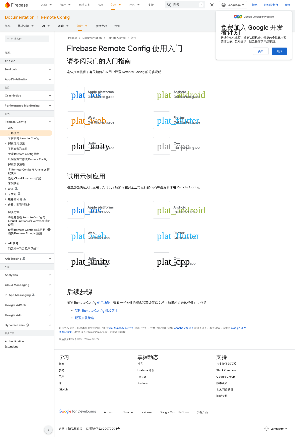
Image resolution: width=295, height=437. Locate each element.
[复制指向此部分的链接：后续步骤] (97, 292)
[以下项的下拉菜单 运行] (70, 5)
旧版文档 (222, 396)
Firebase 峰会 (145, 370)
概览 (7, 26)
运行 (63, 5)
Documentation (19, 17)
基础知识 (23, 26)
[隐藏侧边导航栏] (48, 430)
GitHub (63, 389)
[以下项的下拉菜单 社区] (139, 5)
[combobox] (185, 4)
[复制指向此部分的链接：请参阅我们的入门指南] (135, 61)
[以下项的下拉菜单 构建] (52, 5)
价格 (100, 5)
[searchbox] (27, 39)
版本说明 (222, 383)
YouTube (142, 383)
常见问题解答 (224, 389)
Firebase (72, 38)
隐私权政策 (75, 428)
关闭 (260, 51)
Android (109, 412)
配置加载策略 (84, 318)
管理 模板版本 (96, 311)
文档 (113, 5)
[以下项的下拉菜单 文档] (121, 5)
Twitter (141, 376)
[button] (24, 69)
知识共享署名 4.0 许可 (121, 328)
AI (43, 26)
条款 (61, 428)
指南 (61, 364)
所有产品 (202, 412)
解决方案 (84, 5)
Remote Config (55, 17)
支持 (151, 5)
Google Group (225, 376)
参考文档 (101, 26)
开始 (279, 51)
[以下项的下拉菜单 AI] (50, 26)
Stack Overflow (226, 370)
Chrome (127, 412)
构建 (44, 5)
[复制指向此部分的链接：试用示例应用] (109, 177)
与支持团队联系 (226, 364)
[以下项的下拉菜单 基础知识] (34, 26)
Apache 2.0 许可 (184, 328)
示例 (117, 26)
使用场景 (103, 303)
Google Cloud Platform (174, 412)
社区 (132, 5)
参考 (61, 370)
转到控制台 (271, 5)
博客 (255, 5)
